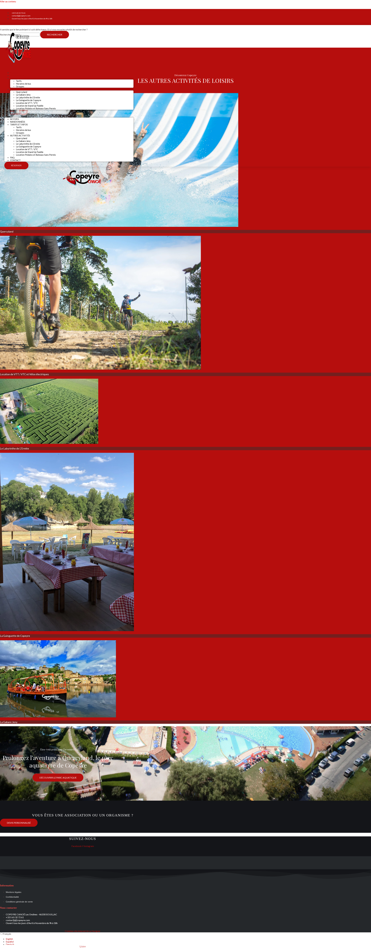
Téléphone (82, 946)
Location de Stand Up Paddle (29, 105)
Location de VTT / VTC (27, 103)
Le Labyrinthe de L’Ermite (28, 97)
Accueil (14, 119)
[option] (188, 938)
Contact (15, 114)
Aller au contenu (8, 1)
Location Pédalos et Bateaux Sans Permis (36, 108)
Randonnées (17, 121)
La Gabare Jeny (23, 94)
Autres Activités (20, 89)
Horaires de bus (23, 83)
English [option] (9, 938)
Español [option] (10, 941)
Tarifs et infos (18, 78)
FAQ (12, 157)
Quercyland (21, 92)
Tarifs (19, 81)
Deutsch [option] (10, 944)
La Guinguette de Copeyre (28, 100)
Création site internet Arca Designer (82, 931)
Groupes (20, 132)
